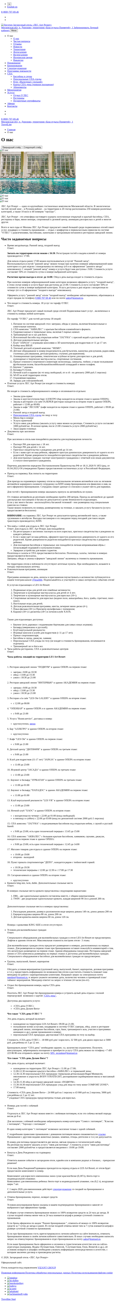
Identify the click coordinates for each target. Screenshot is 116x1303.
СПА (10, 73)
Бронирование (14, 65)
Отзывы (17, 44)
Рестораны (18, 98)
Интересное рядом (22, 57)
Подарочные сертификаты (26, 100)
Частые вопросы (21, 41)
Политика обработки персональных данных (48, 1272)
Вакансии (18, 60)
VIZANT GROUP (47, 1267)
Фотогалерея (19, 52)
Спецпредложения (16, 68)
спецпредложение (62, 1189)
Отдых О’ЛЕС (20, 95)
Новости (17, 46)
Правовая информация (13, 1272)
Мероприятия (14, 90)
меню (32, 723)
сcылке (102, 1134)
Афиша (11, 103)
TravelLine (6, 124)
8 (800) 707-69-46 (10, 12)
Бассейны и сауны (22, 76)
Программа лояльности (19, 71)
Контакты (12, 106)
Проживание (14, 63)
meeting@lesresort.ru (17, 977)
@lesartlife (37, 580)
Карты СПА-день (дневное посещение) (33, 84)
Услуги (10, 92)
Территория (19, 49)
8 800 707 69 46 (43, 298)
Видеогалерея (20, 54)
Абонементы (19, 87)
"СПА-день (49, 995)
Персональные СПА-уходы (27, 79)
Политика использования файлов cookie (92, 1272)
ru (9, 4)
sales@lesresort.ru (74, 298)
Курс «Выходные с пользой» (28, 82)
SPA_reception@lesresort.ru (63, 1053)
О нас (16, 38)
